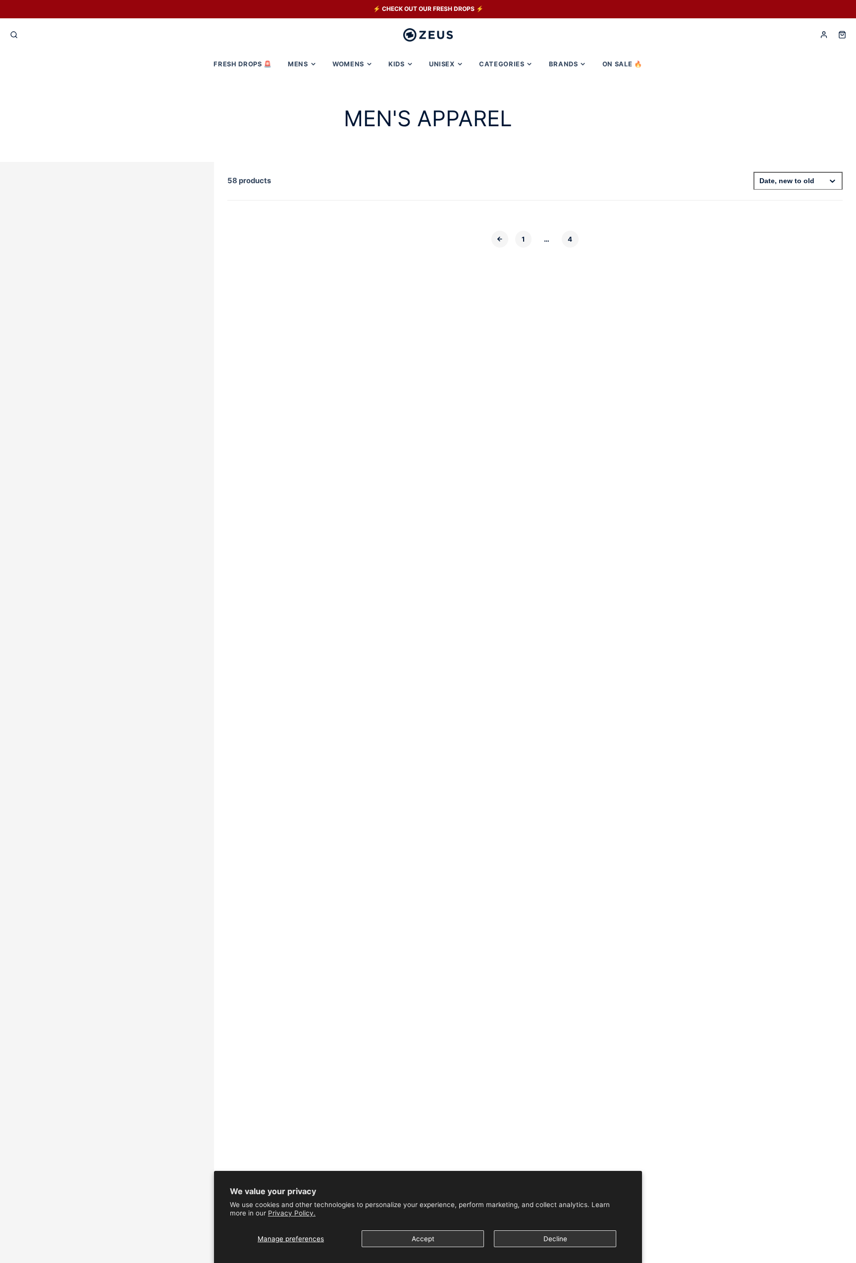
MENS (298, 64)
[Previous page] (499, 239)
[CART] (842, 35)
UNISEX (442, 64)
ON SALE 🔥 (622, 64)
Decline (555, 1239)
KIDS (396, 64)
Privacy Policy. (292, 1213)
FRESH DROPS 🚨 (242, 64)
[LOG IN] (824, 35)
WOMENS (348, 64)
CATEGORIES (501, 64)
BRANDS (563, 64)
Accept (423, 1239)
